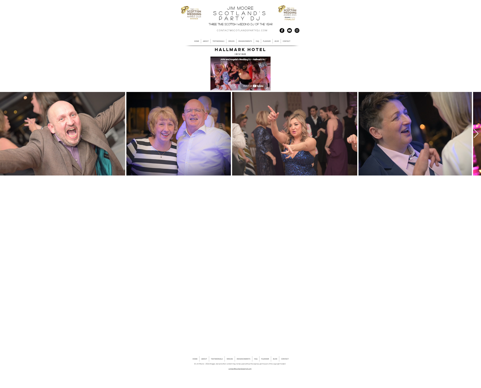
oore (247, 8)
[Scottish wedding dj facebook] (282, 30)
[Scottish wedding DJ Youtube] (289, 30)
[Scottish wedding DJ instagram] (297, 30)
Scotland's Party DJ (240, 16)
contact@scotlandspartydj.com (240, 369)
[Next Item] (476, 133)
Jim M (234, 8)
